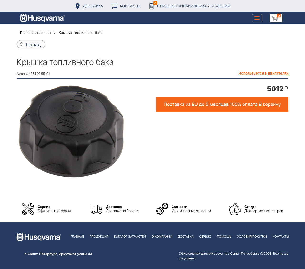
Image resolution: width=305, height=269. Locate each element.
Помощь (224, 236)
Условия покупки (252, 236)
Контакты (130, 6)
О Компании (162, 236)
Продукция (99, 236)
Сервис (205, 236)
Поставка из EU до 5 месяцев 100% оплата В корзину (222, 104)
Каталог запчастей (130, 236)
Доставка (93, 6)
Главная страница (35, 32)
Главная (77, 236)
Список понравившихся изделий (192, 4)
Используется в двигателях (263, 73)
